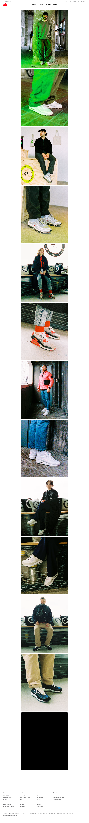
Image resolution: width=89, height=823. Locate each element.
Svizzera (84, 788)
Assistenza (74, 1)
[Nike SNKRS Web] (5, 4)
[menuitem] (25, 813)
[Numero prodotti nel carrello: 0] (78, 1)
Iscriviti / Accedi (68, 1)
